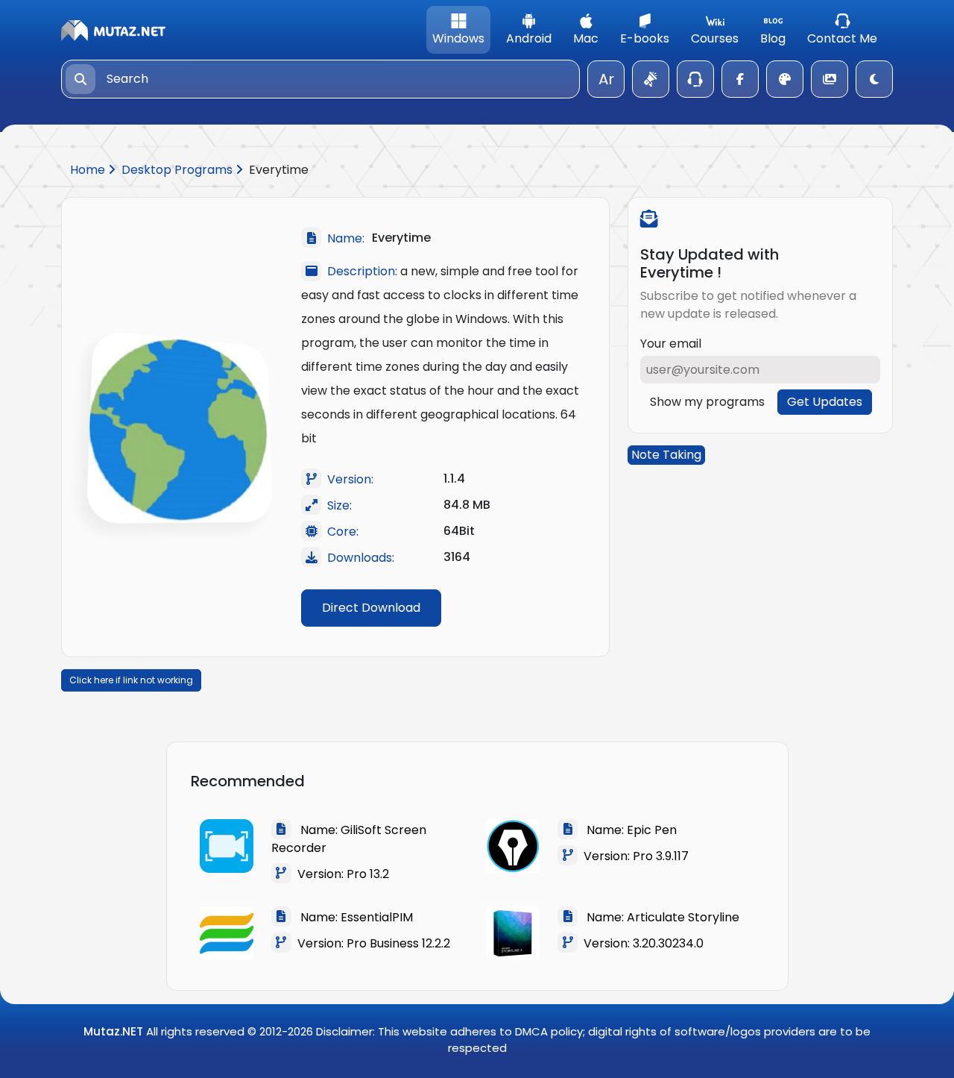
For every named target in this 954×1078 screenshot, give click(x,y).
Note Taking (666, 454)
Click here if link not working (131, 680)
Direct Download (371, 607)
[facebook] (740, 79)
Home (89, 169)
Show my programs (707, 401)
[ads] (650, 79)
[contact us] (695, 79)
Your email (670, 343)
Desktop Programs (178, 169)
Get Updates (824, 401)
